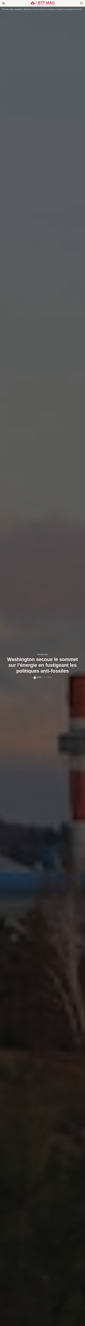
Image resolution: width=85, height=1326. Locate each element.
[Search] (81, 3)
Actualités (42, 654)
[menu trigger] (4, 3)
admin (39, 677)
